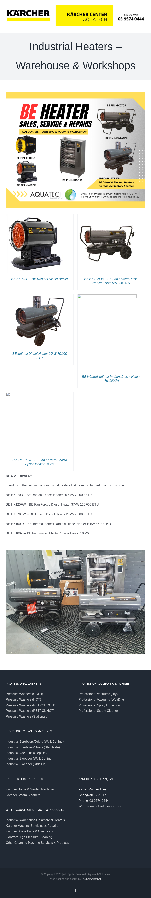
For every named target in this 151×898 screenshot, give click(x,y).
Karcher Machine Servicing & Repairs (32, 825)
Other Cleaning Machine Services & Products (37, 842)
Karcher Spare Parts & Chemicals (29, 831)
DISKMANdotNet (91, 878)
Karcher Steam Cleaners (23, 795)
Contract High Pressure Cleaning (29, 837)
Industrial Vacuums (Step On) (26, 753)
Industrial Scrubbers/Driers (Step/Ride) (33, 747)
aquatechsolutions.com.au (105, 806)
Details (35, 244)
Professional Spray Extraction (99, 705)
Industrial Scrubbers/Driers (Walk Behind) (35, 741)
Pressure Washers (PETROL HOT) (30, 710)
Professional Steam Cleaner (98, 710)
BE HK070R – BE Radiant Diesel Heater (39, 279)
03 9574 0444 (99, 800)
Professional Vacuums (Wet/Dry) (101, 699)
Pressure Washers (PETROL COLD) (31, 705)
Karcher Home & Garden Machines (30, 789)
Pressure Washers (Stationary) (27, 716)
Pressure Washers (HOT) (23, 699)
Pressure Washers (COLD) (24, 694)
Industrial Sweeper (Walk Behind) (29, 758)
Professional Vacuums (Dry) (98, 694)
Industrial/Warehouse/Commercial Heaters (35, 820)
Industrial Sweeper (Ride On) (26, 764)
